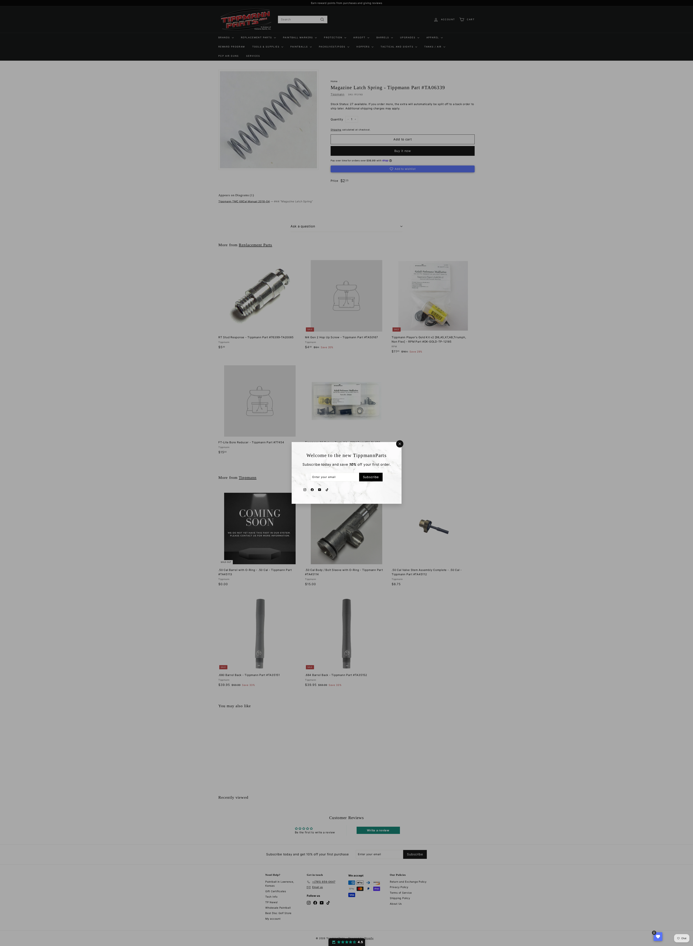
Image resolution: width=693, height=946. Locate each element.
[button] (346, 942)
